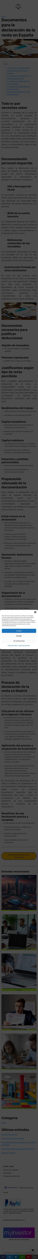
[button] (35, 612)
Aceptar (19, 631)
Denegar (19, 636)
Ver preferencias (19, 641)
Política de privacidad (24, 645)
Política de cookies (12, 645)
